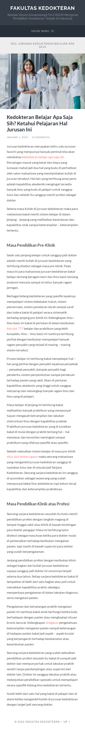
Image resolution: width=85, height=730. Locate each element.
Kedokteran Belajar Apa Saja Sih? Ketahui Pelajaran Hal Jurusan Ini (40, 123)
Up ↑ (67, 721)
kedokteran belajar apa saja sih (43, 157)
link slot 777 (15, 328)
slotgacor (52, 622)
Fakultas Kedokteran (42, 8)
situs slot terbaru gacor (22, 456)
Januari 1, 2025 (17, 137)
